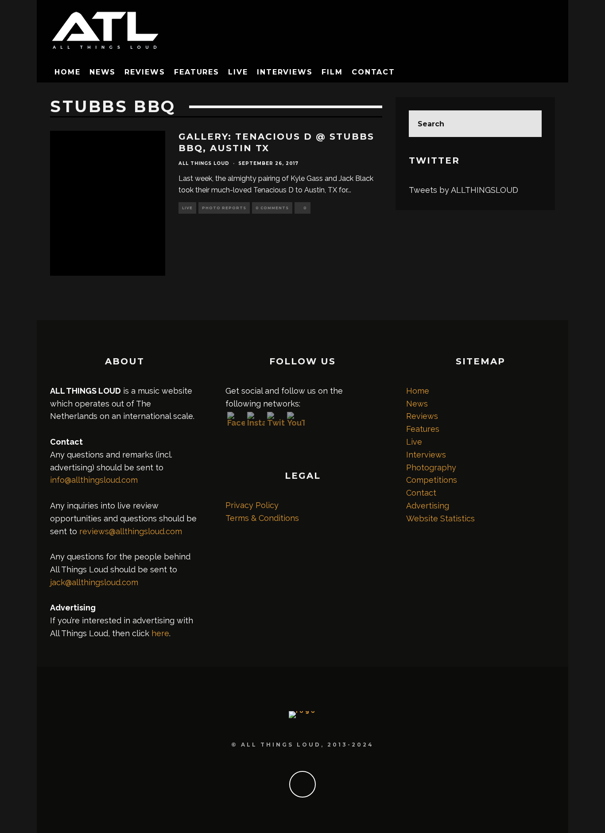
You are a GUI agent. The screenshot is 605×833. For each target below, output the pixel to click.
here (160, 633)
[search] (528, 123)
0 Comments (272, 208)
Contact (373, 72)
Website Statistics (440, 518)
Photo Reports (224, 208)
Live (238, 72)
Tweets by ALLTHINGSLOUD (463, 190)
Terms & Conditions (262, 518)
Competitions (431, 480)
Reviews (144, 72)
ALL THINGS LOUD (203, 163)
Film (332, 72)
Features (196, 72)
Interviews (285, 72)
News (102, 72)
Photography (431, 467)
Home (67, 72)
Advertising (427, 505)
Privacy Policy (252, 505)
